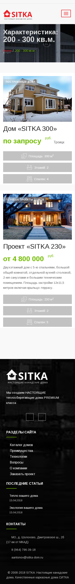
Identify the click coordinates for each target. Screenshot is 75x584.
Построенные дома (21, 81)
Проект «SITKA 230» (34, 246)
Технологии (18, 456)
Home (7, 50)
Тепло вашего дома (23, 495)
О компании (18, 468)
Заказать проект (22, 474)
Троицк (59, 142)
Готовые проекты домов (25, 199)
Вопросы (16, 462)
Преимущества (21, 450)
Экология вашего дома (25, 507)
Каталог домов (21, 445)
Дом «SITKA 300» (30, 128)
